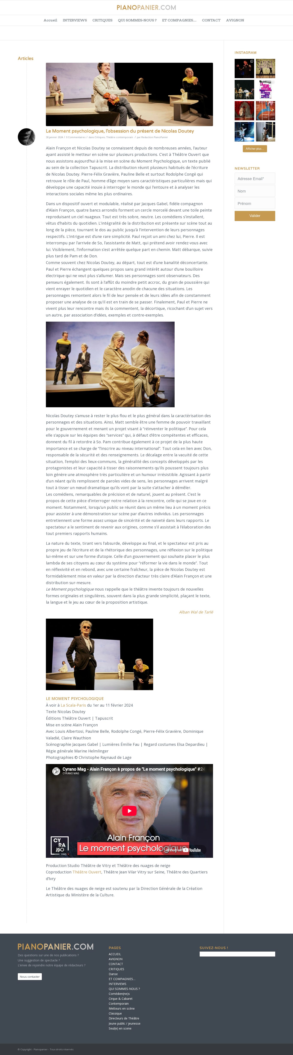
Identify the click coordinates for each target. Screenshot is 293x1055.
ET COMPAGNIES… (179, 20)
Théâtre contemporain (119, 137)
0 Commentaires (75, 137)
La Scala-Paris (73, 705)
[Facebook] (249, 9)
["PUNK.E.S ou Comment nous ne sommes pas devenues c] (244, 132)
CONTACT (211, 20)
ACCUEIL (115, 954)
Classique (115, 1013)
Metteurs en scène (122, 1008)
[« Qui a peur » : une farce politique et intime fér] (244, 89)
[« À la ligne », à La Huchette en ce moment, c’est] (265, 111)
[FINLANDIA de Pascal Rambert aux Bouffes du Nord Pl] (265, 132)
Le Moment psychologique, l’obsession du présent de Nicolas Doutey (120, 131)
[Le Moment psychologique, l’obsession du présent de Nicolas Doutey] (129, 94)
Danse (113, 974)
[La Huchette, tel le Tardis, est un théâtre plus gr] (244, 68)
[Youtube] (271, 9)
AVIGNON (235, 20)
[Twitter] (260, 9)
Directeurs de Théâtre (124, 1018)
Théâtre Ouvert (86, 871)
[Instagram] (281, 9)
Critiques (100, 137)
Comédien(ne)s (119, 994)
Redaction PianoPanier (154, 137)
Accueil (50, 20)
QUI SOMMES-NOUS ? (137, 20)
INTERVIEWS (75, 20)
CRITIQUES (102, 20)
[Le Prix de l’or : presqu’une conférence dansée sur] (265, 68)
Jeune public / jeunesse (124, 1023)
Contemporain (119, 1003)
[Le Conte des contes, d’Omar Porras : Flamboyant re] (244, 111)
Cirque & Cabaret (121, 999)
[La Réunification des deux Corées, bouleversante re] (265, 89)
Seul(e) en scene (120, 1028)
